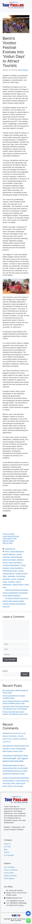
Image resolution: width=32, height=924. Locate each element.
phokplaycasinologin (10, 765)
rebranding (11, 576)
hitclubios (6, 733)
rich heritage (20, 576)
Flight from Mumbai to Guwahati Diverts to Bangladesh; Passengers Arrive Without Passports (15, 592)
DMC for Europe (8, 541)
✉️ (28, 913)
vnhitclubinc (7, 755)
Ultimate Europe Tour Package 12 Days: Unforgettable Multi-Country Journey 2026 (16, 748)
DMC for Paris (8, 543)
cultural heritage (16, 557)
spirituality (6, 579)
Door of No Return (15, 562)
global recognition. (16, 568)
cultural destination (17, 551)
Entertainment (10, 549)
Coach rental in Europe (11, 536)
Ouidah (20, 571)
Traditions (11, 582)
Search (5, 671)
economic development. (11, 565)
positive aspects (8, 573)
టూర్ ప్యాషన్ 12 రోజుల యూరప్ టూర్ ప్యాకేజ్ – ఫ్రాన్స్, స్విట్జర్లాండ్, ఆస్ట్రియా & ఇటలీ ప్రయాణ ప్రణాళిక (15, 758)
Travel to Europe (8, 534)
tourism (13, 579)
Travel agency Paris (10, 538)
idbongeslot (7, 746)
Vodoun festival (17, 584)
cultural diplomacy (9, 554)
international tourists (10, 571)
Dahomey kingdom (9, 560)
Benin (7, 551)
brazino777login (8, 778)
